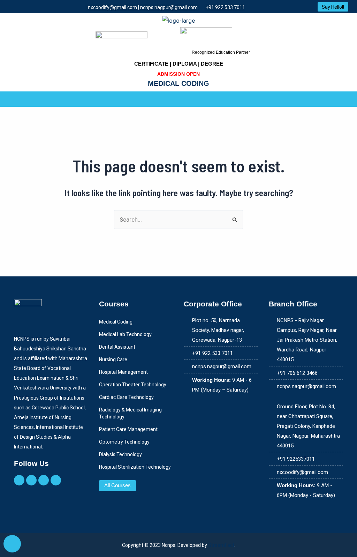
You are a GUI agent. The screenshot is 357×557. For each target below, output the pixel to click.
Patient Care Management (128, 429)
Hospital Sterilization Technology (135, 467)
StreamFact (221, 545)
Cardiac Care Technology (126, 397)
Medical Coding (115, 322)
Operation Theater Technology (132, 384)
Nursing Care (113, 359)
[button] (178, 99)
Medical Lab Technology (125, 334)
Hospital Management (123, 372)
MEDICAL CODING (178, 83)
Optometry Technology (124, 442)
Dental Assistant (117, 347)
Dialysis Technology (120, 454)
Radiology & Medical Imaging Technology (130, 413)
